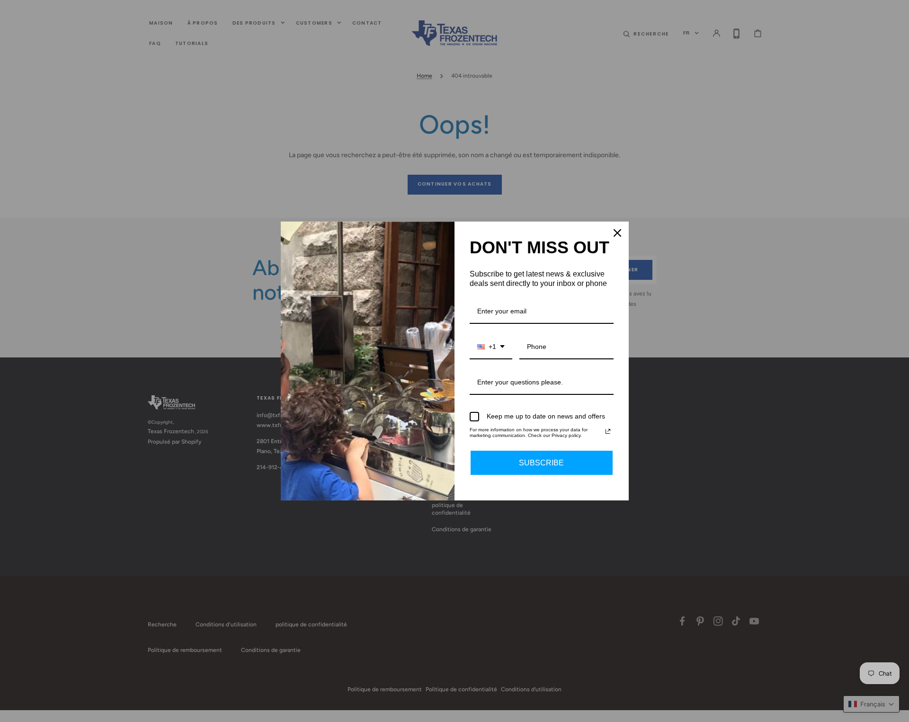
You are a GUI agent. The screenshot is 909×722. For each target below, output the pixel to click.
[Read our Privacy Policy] (608, 431)
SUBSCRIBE (541, 463)
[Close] (617, 233)
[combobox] (491, 347)
